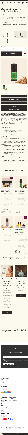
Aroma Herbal (4, 376)
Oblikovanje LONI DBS (19, 428)
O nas (2, 403)
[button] (24, 71)
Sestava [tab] (14, 106)
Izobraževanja (4, 407)
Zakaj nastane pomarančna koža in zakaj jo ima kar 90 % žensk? (21, 283)
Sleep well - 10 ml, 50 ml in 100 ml (6, 230)
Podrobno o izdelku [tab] (14, 99)
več (7, 312)
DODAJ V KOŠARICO (11, 53)
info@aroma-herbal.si (6, 388)
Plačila (2, 410)
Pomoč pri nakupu (5, 413)
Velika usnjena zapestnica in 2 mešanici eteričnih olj (20, 231)
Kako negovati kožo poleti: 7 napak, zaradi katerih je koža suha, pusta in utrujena (7, 284)
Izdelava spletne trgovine (13, 433)
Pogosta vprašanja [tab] (14, 109)
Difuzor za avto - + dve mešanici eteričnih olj (6, 191)
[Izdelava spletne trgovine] (18, 433)
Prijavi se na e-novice (8, 364)
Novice (2, 405)
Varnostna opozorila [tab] (14, 102)
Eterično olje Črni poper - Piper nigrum (20, 191)
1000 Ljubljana (4, 379)
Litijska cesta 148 (5, 378)
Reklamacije (4, 415)
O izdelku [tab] (14, 96)
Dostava (3, 412)
